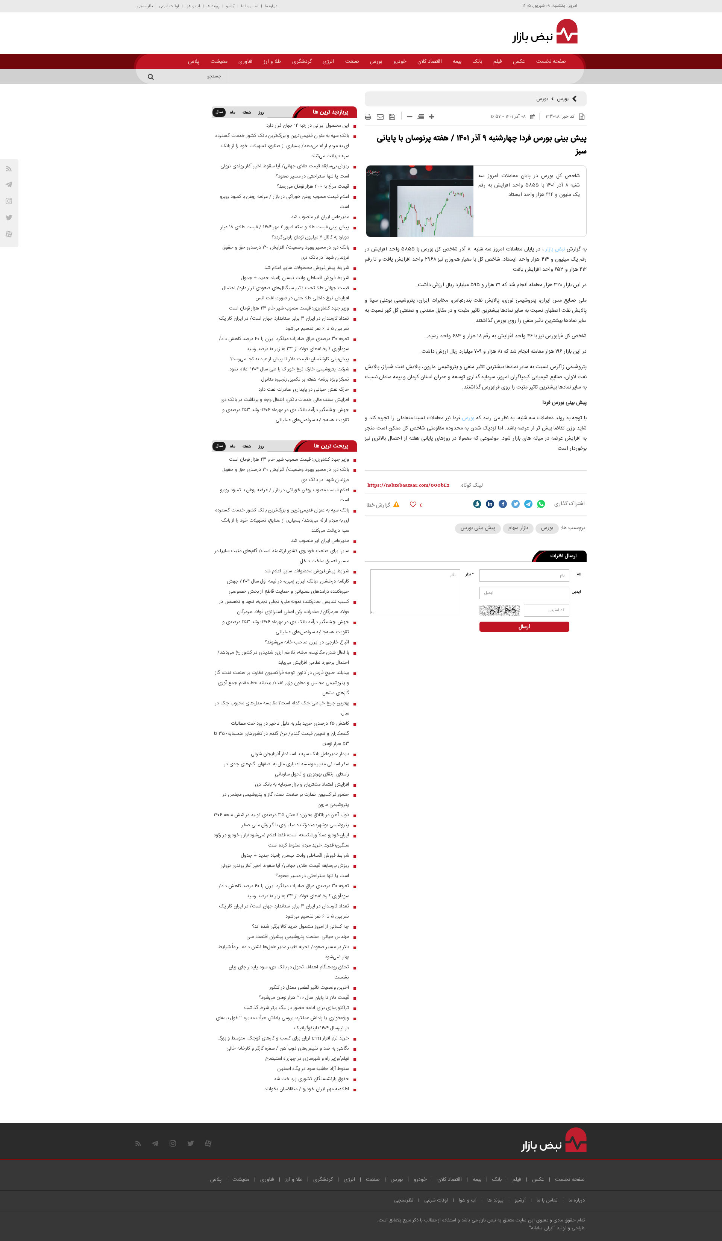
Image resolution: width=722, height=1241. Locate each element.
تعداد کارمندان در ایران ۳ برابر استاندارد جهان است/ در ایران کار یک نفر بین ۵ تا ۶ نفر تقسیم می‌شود (284, 323)
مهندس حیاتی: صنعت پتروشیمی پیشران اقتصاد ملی (297, 937)
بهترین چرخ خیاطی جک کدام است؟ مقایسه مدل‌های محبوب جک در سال (282, 708)
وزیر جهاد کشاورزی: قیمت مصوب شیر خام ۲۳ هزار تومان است (289, 308)
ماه (232, 112)
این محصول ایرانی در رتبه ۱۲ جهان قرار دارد (307, 125)
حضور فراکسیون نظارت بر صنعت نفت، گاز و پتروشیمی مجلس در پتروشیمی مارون (286, 799)
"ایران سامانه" (542, 1228)
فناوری (245, 61)
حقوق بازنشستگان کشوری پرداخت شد (311, 1079)
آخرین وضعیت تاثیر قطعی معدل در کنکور (309, 987)
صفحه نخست (551, 61)
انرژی (328, 61)
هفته (247, 112)
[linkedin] (490, 504)
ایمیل (577, 592)
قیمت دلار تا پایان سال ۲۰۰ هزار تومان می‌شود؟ (304, 998)
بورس (376, 61)
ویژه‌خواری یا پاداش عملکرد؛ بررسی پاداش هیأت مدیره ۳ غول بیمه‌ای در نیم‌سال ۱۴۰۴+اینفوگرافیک (282, 1023)
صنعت (352, 61)
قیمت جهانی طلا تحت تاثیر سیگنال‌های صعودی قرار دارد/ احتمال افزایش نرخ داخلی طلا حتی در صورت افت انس (285, 293)
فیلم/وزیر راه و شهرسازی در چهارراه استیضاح (307, 1058)
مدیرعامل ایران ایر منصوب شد (320, 217)
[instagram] (9, 201)
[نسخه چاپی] (368, 117)
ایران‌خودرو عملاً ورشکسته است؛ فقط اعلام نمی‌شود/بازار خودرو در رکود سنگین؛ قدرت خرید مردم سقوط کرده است (281, 840)
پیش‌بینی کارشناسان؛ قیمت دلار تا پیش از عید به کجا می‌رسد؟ (290, 359)
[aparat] (8, 234)
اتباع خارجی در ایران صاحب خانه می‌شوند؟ (307, 642)
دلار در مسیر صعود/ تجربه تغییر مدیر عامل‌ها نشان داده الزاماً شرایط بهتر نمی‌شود (283, 952)
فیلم (497, 61)
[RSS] (9, 168)
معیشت (219, 61)
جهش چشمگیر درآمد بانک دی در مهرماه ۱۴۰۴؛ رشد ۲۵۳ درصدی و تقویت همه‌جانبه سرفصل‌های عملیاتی (285, 415)
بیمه (457, 61)
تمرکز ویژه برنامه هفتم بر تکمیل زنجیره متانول (305, 379)
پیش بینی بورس (478, 528)
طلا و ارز (272, 61)
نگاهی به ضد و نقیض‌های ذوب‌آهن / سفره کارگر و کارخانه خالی (287, 1048)
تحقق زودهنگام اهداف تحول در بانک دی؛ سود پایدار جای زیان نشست (289, 972)
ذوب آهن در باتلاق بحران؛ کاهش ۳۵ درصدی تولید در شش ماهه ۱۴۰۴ (281, 815)
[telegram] (8, 184)
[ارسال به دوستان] (380, 117)
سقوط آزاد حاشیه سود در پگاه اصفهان (313, 1069)
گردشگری (302, 61)
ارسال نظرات (563, 556)
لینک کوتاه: (471, 485)
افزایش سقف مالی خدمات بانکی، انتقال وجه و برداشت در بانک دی (284, 400)
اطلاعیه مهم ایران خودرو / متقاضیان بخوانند (306, 1089)
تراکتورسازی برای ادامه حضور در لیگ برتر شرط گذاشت (296, 1008)
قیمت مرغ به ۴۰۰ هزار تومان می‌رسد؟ (313, 186)
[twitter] (515, 504)
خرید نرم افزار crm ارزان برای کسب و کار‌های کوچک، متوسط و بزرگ (283, 1038)
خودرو (399, 61)
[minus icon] (409, 117)
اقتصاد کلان (429, 61)
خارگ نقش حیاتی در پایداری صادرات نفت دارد (303, 389)
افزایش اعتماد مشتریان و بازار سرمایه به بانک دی (302, 784)
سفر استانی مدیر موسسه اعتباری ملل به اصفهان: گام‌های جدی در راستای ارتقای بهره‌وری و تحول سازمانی (286, 769)
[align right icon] (420, 117)
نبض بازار (555, 249)
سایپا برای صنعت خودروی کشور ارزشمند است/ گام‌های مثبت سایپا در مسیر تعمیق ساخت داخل (282, 556)
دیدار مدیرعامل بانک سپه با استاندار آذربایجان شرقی (300, 754)
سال (219, 112)
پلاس (193, 61)
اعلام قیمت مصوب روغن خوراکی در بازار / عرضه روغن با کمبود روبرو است (284, 202)
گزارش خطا (379, 505)
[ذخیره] (392, 117)
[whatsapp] (541, 504)
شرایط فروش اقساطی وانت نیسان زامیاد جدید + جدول (295, 278)
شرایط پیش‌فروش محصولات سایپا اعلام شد (306, 268)
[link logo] (541, 31)
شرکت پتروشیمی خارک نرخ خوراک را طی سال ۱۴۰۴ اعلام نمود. (288, 369)
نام (578, 574)
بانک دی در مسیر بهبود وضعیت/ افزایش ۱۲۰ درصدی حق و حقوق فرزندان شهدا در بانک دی (285, 252)
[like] (413, 504)
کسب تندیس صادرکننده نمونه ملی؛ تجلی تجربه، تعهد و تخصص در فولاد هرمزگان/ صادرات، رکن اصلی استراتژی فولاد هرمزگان (284, 607)
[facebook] (503, 504)
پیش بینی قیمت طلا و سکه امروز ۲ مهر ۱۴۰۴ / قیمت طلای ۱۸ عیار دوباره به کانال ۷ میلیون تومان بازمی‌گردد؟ (285, 232)
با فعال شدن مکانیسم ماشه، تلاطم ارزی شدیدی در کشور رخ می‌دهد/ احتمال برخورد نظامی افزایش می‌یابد (283, 657)
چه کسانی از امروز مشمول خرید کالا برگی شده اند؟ (300, 926)
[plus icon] (431, 117)
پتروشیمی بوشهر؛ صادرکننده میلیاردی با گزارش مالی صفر (295, 825)
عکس (519, 61)
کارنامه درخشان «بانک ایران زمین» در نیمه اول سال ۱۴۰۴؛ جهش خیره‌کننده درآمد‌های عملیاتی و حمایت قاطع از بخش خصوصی (288, 586)
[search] (152, 76)
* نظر (470, 574)
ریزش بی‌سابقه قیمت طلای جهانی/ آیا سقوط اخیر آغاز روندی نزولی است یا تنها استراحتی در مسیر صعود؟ (284, 171)
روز (261, 112)
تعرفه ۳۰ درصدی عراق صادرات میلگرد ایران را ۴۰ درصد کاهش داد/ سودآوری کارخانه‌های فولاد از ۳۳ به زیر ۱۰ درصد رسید (284, 344)
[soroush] (477, 504)
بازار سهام (518, 528)
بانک (477, 61)
